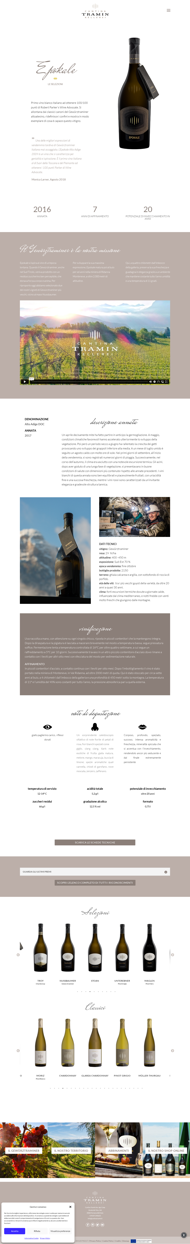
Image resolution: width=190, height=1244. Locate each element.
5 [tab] (94, 991)
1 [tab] (77, 991)
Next (172, 954)
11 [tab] (92, 1088)
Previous (17, 954)
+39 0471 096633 (95, 1216)
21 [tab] (133, 1088)
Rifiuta (37, 1231)
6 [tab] (98, 991)
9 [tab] (110, 991)
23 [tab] (142, 1088)
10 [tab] (115, 991)
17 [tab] (117, 1088)
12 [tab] (96, 1088)
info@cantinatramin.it (95, 1218)
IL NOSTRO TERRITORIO (71, 1150)
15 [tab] (108, 1088)
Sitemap (125, 1241)
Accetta (14, 1231)
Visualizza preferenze (60, 1231)
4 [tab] (90, 991)
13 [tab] (100, 1088)
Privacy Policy (45, 1238)
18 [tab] (121, 1088)
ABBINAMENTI (118, 1150)
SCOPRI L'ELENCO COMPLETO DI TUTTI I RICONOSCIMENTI (95, 882)
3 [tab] (85, 991)
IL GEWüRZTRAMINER (24, 1150)
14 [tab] (104, 1088)
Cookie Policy (107, 1241)
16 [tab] (113, 1088)
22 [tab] (138, 1088)
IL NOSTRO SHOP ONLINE (166, 1150)
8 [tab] (106, 991)
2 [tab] (81, 991)
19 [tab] (125, 1088)
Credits (118, 1241)
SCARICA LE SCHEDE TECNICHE (95, 842)
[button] (70, 1206)
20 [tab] (129, 1088)
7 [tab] (102, 991)
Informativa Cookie (31, 1238)
